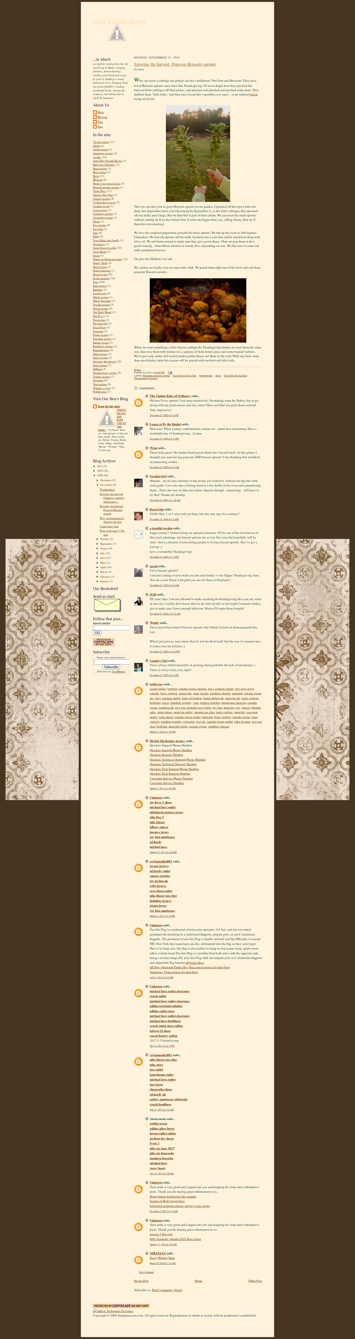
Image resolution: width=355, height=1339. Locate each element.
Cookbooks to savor (104, 202)
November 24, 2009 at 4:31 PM (164, 557)
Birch (101, 112)
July (103, 553)
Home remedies (101, 270)
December (106, 480)
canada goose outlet (188, 717)
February (105, 576)
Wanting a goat (101, 388)
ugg (238, 707)
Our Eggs (98, 316)
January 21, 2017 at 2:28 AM (163, 852)
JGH (153, 594)
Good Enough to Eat (104, 248)
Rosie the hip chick (109, 406)
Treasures (98, 380)
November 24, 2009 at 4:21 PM (164, 519)
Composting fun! (109, 526)
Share (137, 369)
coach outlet (158, 688)
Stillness (97, 369)
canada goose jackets (192, 688)
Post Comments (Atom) (167, 1290)
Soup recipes (100, 365)
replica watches (210, 702)
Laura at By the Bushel (165, 424)
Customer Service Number (167, 783)
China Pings (99, 191)
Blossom (102, 117)
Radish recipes (101, 342)
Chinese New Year (103, 195)
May (103, 562)
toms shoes (166, 717)
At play (97, 157)
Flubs (96, 236)
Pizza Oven (99, 327)
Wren (153, 447)
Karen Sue (157, 509)
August (104, 548)
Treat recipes (100, 384)
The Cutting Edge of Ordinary (170, 395)
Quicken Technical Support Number (173, 764)
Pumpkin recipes (102, 338)
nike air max (242, 721)
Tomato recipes (101, 376)
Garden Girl (158, 476)
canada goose (241, 717)
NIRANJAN (158, 1253)
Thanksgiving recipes (105, 373)
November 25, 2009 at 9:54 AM (164, 585)
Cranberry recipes (103, 213)
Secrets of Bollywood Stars (167, 1201)
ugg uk (200, 721)
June (100, 126)
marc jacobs (201, 693)
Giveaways (99, 244)
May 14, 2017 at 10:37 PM (162, 1045)
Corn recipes (100, 210)
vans (196, 702)
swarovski (185, 693)
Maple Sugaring (102, 300)
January (105, 581)
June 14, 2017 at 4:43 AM (162, 1109)
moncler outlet (183, 712)
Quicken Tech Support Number (170, 773)
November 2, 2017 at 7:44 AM (164, 1211)
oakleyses (156, 684)
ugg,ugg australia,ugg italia (193, 707)
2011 (100, 466)
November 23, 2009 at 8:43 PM (164, 415)
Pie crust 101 (100, 323)
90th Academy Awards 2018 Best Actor (175, 1239)
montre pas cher (204, 712)
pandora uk (166, 707)
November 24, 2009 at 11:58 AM (165, 500)
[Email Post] (169, 372)
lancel (246, 707)
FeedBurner (118, 671)
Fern (100, 122)
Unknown (156, 797)
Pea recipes (99, 320)
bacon (254, 94)
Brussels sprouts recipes (106, 187)
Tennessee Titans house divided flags (174, 972)
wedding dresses (218, 726)
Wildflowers (99, 391)
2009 (100, 475)
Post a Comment (146, 1272)
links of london (192, 698)
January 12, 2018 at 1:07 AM (163, 1244)
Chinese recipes (101, 198)
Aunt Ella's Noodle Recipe (107, 160)
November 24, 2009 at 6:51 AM (164, 467)
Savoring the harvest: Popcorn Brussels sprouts (111, 509)
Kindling (98, 289)
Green (96, 255)
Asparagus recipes (103, 153)
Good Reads (99, 251)
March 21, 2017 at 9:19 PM (162, 916)
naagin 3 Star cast (161, 1234)
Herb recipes (100, 267)
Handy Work (100, 263)
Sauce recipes (100, 357)
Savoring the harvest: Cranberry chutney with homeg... (112, 497)
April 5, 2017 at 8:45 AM (161, 977)
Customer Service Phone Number (171, 778)
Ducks (96, 221)
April (103, 567)
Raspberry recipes (103, 346)
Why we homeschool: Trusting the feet (112, 520)
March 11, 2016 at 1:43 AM (163, 731)
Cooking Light (101, 206)
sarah (153, 566)
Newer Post (141, 1281)
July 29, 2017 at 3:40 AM (162, 1173)
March (104, 572)
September (106, 543)
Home (198, 1281)
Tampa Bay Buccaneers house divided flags (202, 967)
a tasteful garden (161, 528)
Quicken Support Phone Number (171, 750)
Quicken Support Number (166, 754)
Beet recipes (99, 172)
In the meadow (101, 278)
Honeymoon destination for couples (173, 1196)
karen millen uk (213, 698)
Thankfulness (107, 489)
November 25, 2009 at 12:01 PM (165, 651)
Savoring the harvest (104, 361)
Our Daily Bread (102, 312)
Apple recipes (100, 149)
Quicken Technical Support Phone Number (178, 759)
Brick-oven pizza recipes (106, 183)
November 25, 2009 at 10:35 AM (165, 613)
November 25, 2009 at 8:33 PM (164, 675)
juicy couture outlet (221, 688)
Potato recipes (100, 335)
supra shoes (164, 712)
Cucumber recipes (103, 217)
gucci (165, 702)
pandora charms (220, 693)
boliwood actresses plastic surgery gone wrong (180, 1206)
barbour (172, 688)
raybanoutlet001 (161, 861)
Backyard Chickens (103, 164)
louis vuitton (168, 693)
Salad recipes (100, 354)
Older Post (255, 1281)
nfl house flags (194, 962)
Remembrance (101, 350)
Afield (96, 145)
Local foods (99, 293)
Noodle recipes (101, 304)
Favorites (98, 229)
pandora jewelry (180, 702)
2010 (100, 470)
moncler (237, 693)
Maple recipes (100, 297)
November (106, 484)
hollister (155, 702)
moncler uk (232, 698)
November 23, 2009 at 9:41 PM (164, 438)
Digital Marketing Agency (167, 740)
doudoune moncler (234, 702)
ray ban (217, 707)
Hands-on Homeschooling (107, 259)
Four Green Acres (119, 21)
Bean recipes (100, 168)
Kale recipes (99, 285)
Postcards (98, 331)
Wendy (154, 622)
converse (189, 721)
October (105, 539)
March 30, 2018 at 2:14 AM (163, 1263)
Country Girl (159, 660)
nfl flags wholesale (162, 967)
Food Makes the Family (106, 240)
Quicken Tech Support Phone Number (174, 769)
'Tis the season (101, 142)
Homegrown (100, 274)
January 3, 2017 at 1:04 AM (163, 788)
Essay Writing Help (162, 1258)
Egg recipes (99, 225)
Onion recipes (100, 308)
